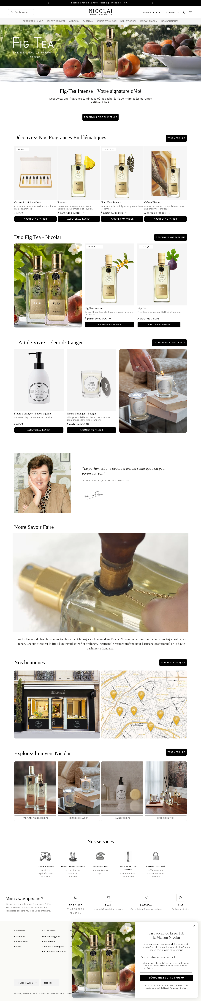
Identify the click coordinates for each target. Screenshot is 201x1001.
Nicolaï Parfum (30, 994)
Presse (17, 946)
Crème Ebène (152, 202)
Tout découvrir (165, 818)
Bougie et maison (78, 818)
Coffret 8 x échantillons (27, 202)
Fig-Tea (141, 308)
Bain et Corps (122, 818)
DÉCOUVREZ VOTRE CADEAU (166, 977)
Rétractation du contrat (54, 951)
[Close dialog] (194, 926)
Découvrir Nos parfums (170, 237)
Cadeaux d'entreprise (53, 946)
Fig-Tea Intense (94, 308)
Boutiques (19, 936)
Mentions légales (51, 936)
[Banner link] (100, 53)
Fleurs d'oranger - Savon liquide (32, 413)
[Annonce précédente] (48, 3)
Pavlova (62, 202)
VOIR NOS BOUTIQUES (173, 662)
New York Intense (111, 202)
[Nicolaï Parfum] (101, 12)
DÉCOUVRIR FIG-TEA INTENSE (100, 117)
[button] (56, 21)
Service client (21, 941)
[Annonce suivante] (152, 3)
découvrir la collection (169, 342)
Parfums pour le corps (35, 818)
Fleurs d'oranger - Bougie (81, 413)
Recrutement (49, 941)
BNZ (62, 994)
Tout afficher (176, 138)
